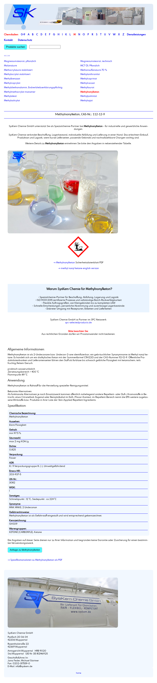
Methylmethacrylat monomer (19, 91)
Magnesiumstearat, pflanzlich (20, 61)
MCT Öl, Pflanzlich (90, 65)
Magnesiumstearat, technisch (96, 61)
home (78, 673)
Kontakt (8, 40)
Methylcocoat (87, 82)
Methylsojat (86, 100)
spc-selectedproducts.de (78, 322)
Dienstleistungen (136, 34)
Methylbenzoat (12, 78)
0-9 (23, 34)
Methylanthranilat (90, 74)
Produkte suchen (15, 46)
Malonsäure (10, 65)
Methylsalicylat (12, 100)
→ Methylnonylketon (64, 262)
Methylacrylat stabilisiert (17, 74)
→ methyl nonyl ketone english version (78, 268)
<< (5, 55)
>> (8, 55)
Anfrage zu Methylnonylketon (25, 550)
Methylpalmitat (88, 95)
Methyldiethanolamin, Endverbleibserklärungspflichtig (33, 87)
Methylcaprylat (12, 82)
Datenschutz (25, 40)
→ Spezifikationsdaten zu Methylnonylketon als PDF (35, 559)
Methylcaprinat (88, 78)
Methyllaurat (87, 87)
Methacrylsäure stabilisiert (18, 69)
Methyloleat (10, 95)
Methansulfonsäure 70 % (93, 69)
